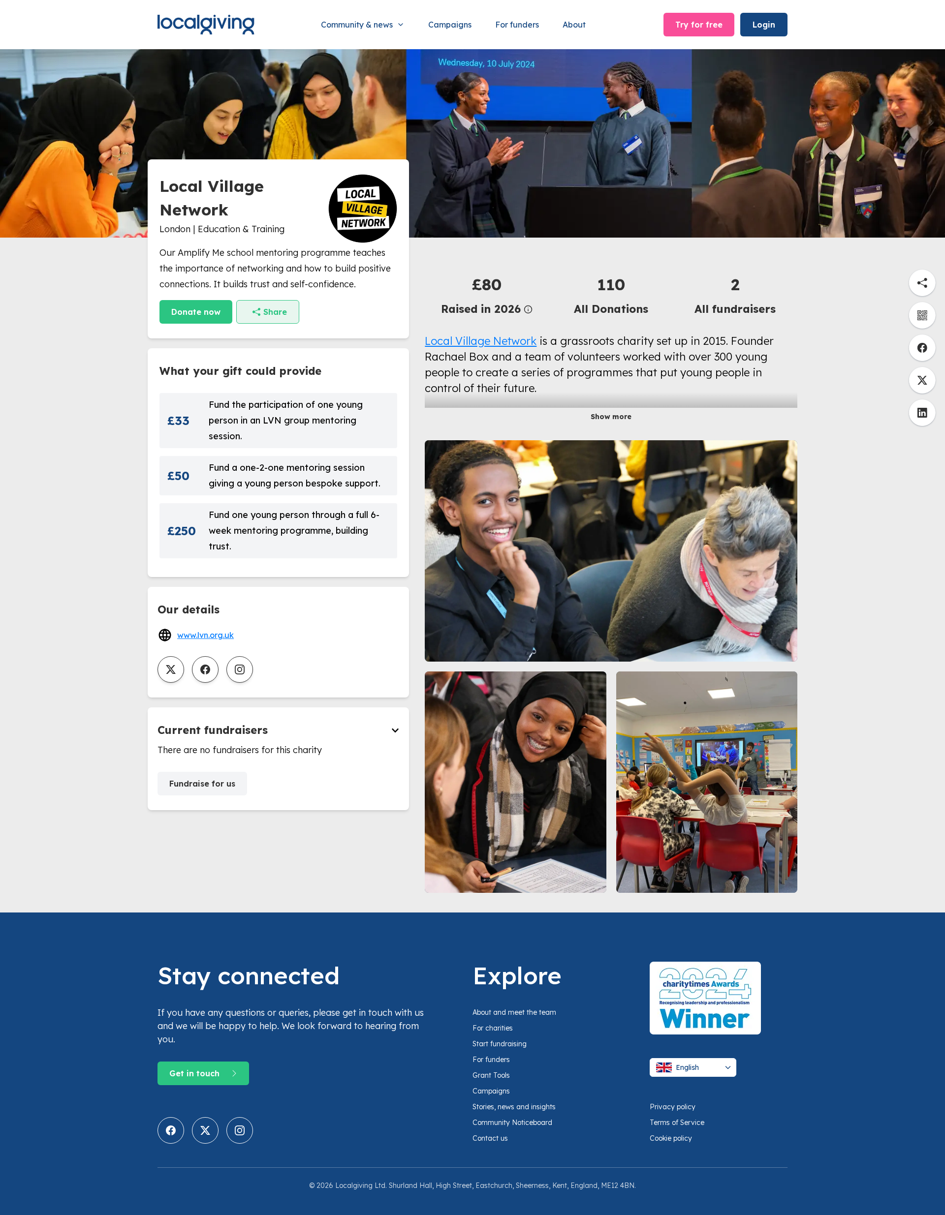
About (574, 25)
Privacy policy (672, 1106)
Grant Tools (491, 1075)
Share (275, 312)
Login (764, 25)
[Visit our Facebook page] (171, 1130)
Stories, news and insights (514, 1106)
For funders (517, 25)
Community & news (357, 25)
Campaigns (450, 25)
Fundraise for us (202, 784)
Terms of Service (677, 1122)
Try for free (699, 25)
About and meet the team (514, 1012)
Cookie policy (671, 1138)
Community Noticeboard (512, 1122)
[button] (487, 295)
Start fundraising (499, 1043)
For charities (492, 1028)
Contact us (490, 1138)
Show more (611, 416)
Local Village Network (480, 341)
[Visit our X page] (205, 1130)
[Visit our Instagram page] (239, 1130)
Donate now (195, 312)
